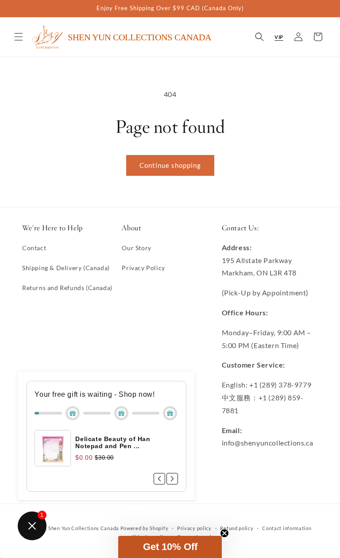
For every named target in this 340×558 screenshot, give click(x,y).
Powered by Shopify (144, 528)
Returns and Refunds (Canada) (67, 287)
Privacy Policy (143, 267)
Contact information (286, 528)
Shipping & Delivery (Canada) (66, 267)
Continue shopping (170, 165)
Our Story (136, 248)
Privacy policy (194, 528)
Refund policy (236, 528)
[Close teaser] (224, 533)
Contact (34, 248)
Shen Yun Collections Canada (83, 528)
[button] (18, 36)
